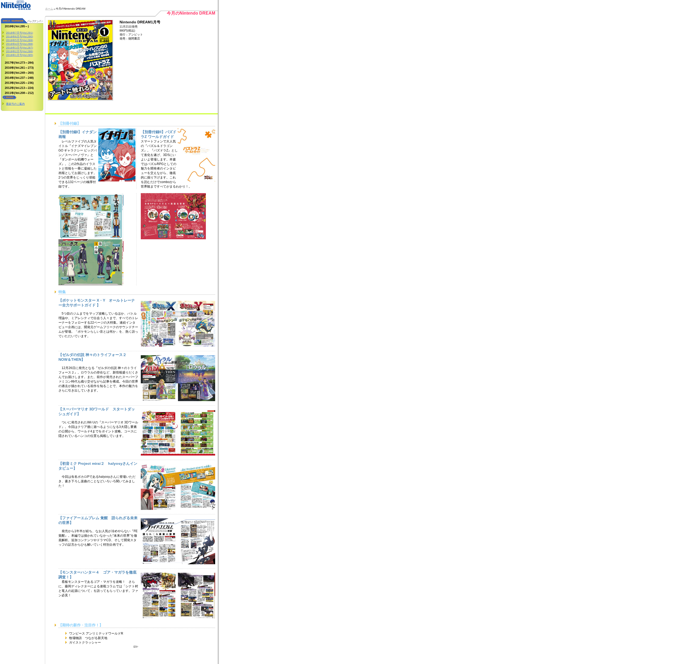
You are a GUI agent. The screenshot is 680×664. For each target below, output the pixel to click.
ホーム (49, 8)
